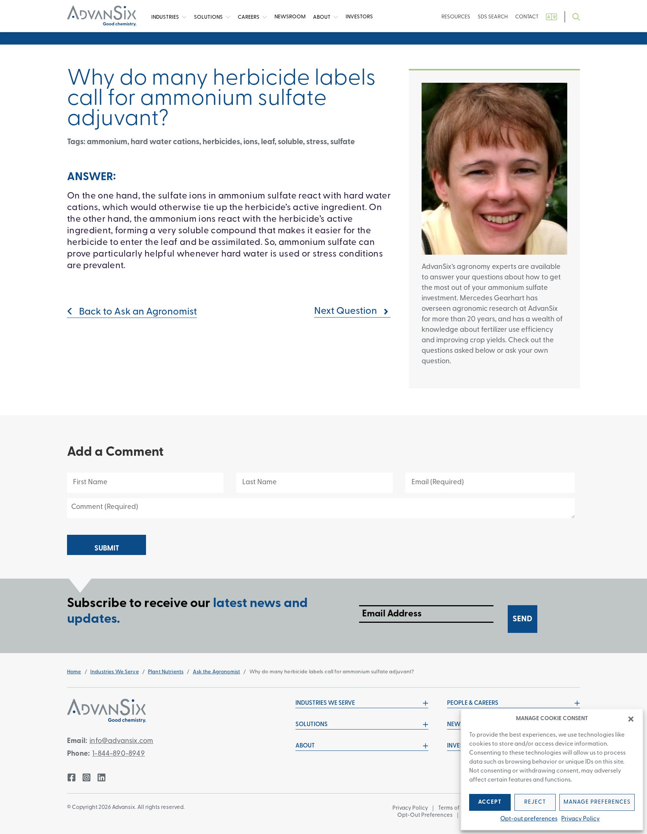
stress (316, 142)
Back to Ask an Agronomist (137, 312)
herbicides (221, 142)
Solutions (209, 17)
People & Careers (472, 703)
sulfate (342, 142)
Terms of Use (454, 808)
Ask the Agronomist (216, 672)
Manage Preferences (597, 802)
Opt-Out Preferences (425, 815)
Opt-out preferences (529, 819)
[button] (631, 719)
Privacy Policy (580, 819)
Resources (455, 17)
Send (522, 619)
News (290, 17)
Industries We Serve (114, 672)
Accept (489, 802)
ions (250, 142)
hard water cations (165, 142)
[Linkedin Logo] (101, 777)
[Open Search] (576, 17)
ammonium (107, 142)
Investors (359, 17)
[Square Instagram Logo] (86, 777)
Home (74, 672)
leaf (267, 142)
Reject (535, 802)
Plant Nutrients (165, 672)
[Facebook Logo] (71, 777)
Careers (249, 17)
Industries (165, 17)
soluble (290, 142)
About (322, 17)
